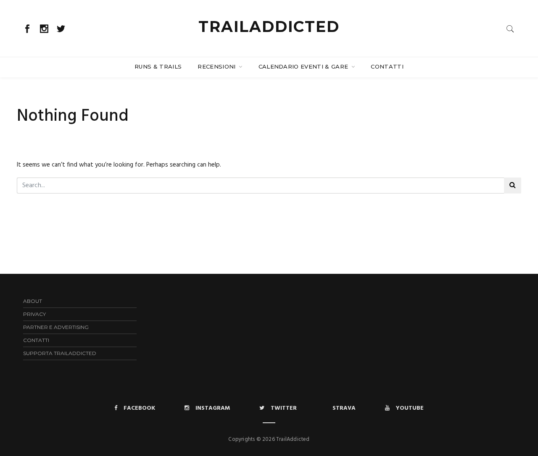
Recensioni (217, 66)
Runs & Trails (158, 66)
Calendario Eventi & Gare (304, 66)
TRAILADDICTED (268, 26)
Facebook (139, 408)
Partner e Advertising (56, 327)
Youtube (410, 408)
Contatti (387, 66)
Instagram (212, 408)
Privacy (34, 314)
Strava (344, 408)
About (32, 301)
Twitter (284, 408)
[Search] (510, 28)
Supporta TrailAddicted (59, 353)
